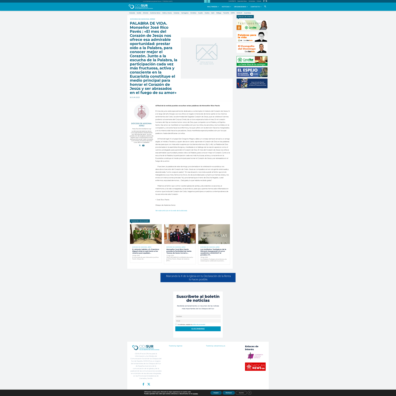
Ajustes (241, 393)
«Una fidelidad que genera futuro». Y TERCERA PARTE (158, 1)
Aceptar (216, 393)
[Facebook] (264, 1)
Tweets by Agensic (175, 346)
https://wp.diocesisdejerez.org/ (141, 128)
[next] (208, 1)
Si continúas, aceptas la (191, 324)
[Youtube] (143, 145)
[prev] (205, 1)
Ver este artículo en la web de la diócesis (171, 211)
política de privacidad (198, 324)
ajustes (195, 394)
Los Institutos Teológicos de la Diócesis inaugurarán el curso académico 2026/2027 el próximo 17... (213, 252)
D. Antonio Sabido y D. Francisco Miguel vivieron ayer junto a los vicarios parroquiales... (145, 251)
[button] (265, 6)
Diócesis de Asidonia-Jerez (142, 19)
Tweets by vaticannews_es (215, 346)
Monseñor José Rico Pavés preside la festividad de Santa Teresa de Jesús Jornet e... (178, 251)
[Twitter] (266, 1)
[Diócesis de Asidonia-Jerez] (141, 112)
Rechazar (229, 393)
